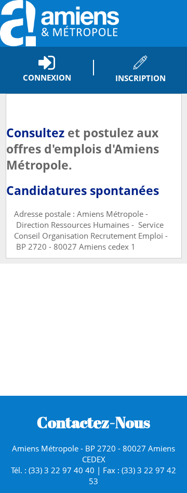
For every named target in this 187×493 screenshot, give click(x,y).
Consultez (35, 133)
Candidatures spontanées (82, 191)
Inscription (140, 78)
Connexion (47, 77)
